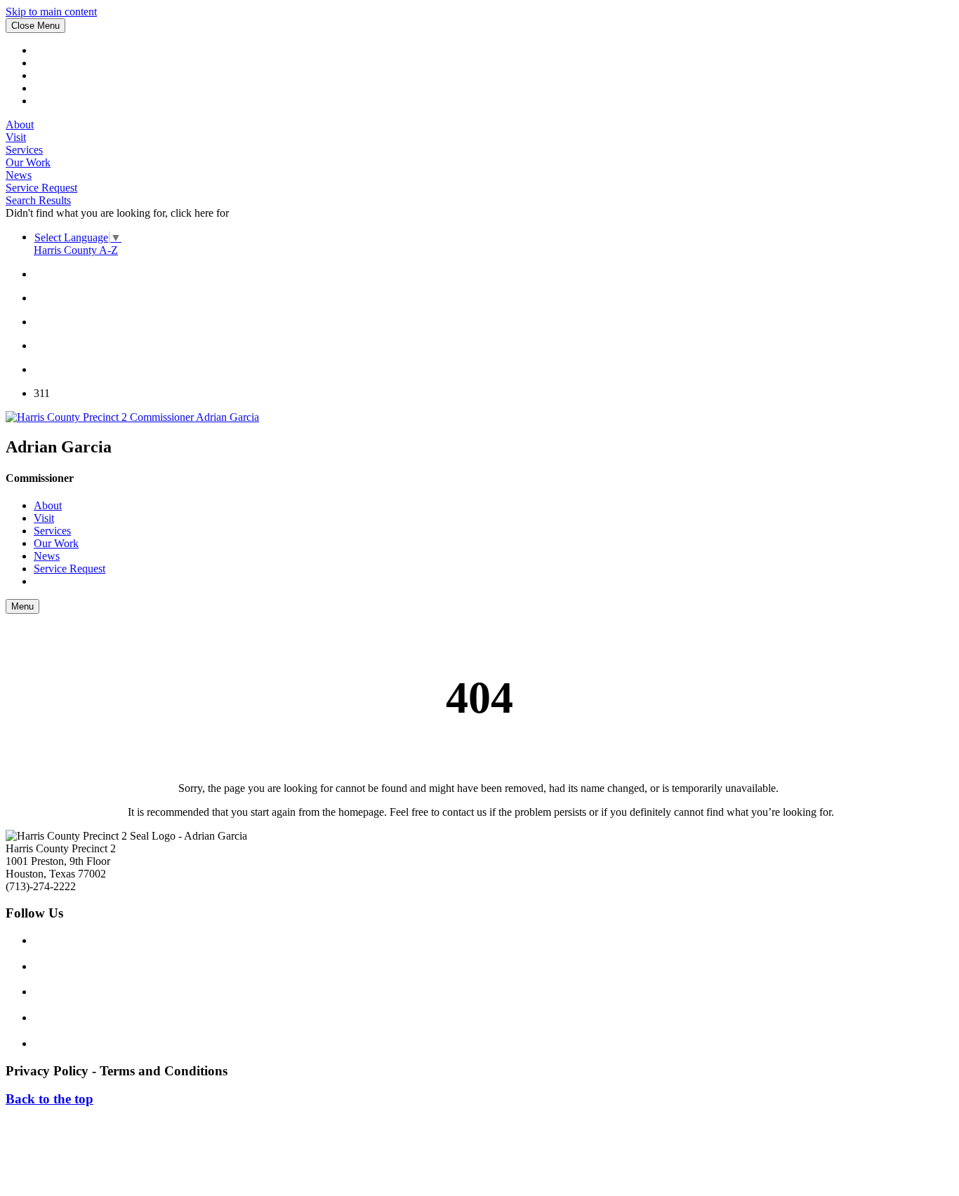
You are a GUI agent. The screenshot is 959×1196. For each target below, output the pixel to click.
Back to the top (49, 1098)
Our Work (28, 162)
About (20, 124)
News (19, 175)
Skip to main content (51, 12)
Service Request (41, 188)
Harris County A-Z (76, 250)
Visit (16, 137)
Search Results (38, 200)
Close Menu (35, 25)
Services (24, 150)
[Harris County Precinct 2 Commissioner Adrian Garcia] (132, 417)
